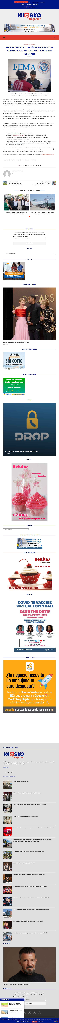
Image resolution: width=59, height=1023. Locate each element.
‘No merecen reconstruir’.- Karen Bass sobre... (16, 1011)
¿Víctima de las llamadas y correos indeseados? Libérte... (22, 451)
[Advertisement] (29, 729)
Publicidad (35, 5)
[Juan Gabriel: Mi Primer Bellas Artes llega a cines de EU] (7, 925)
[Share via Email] (40, 165)
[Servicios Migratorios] (14, 353)
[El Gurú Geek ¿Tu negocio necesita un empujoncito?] (29, 661)
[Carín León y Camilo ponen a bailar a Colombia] (7, 820)
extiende (13, 160)
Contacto (29, 5)
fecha (18, 160)
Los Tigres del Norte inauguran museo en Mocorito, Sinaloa (29, 804)
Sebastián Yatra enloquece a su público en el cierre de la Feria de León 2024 (33, 828)
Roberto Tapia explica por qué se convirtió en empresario (29, 874)
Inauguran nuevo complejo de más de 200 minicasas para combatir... (16, 213)
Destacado (26, 44)
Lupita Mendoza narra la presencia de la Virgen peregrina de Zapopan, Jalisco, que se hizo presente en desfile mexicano (32, 840)
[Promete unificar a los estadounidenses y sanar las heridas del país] (7, 901)
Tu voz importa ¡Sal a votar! (20, 781)
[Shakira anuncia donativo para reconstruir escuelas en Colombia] (7, 936)
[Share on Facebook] (23, 165)
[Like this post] (20, 165)
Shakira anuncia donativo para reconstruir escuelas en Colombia (30, 933)
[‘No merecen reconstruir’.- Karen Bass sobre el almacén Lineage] (4, 1012)
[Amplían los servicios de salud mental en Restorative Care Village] (7, 913)
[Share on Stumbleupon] (33, 165)
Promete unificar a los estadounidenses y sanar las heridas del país (31, 898)
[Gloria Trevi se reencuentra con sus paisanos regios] (7, 796)
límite (28, 160)
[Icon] (8, 785)
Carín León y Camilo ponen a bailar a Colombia (25, 816)
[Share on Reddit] (31, 165)
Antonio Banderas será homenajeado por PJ (16, 985)
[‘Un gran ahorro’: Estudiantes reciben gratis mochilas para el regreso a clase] (42, 202)
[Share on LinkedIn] (28, 165)
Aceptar (34, 1021)
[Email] (31, 7)
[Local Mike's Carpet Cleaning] (29, 538)
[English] (55, 1021)
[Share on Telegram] (36, 165)
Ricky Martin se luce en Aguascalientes (23, 863)
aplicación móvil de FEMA (18, 135)
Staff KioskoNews (17, 171)
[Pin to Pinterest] (26, 165)
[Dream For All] (14, 263)
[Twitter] (26, 7)
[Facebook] (24, 7)
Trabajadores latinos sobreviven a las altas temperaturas (28, 851)
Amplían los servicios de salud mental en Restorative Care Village (31, 909)
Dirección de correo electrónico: (20, 236)
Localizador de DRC (17, 143)
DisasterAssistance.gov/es (17, 133)
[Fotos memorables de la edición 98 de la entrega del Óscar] (29, 314)
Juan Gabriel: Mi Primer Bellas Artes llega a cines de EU (28, 921)
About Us (23, 5)
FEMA (23, 160)
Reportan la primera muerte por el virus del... (15, 1004)
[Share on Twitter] (25, 165)
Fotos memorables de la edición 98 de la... (16, 342)
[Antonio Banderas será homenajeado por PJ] (29, 964)
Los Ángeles (32, 44)
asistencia (6, 160)
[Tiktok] (34, 7)
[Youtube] (29, 7)
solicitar (33, 160)
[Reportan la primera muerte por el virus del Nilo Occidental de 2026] (4, 1005)
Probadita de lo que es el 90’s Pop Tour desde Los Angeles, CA (30, 886)
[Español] (57, 1021)
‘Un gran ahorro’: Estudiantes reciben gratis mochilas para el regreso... (43, 213)
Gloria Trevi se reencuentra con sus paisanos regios (27, 793)
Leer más (40, 1021)
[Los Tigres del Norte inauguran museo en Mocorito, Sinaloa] (7, 808)
